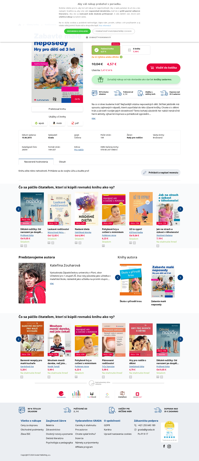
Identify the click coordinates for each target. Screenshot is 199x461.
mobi (59, 123)
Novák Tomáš (54, 366)
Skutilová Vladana (164, 235)
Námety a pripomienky (87, 442)
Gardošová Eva (27, 366)
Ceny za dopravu (29, 425)
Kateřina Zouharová (65, 265)
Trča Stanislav (108, 366)
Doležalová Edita (136, 366)
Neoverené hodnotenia (36, 161)
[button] (99, 37)
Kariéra (107, 429)
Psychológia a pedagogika (59, 442)
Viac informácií (105, 25)
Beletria (50, 425)
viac (94, 118)
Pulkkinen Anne (109, 235)
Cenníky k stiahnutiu (85, 425)
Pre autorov (81, 429)
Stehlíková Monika (83, 232)
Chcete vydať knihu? (85, 433)
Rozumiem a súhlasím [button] (77, 31)
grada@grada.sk (146, 429)
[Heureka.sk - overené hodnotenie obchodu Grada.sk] (169, 432)
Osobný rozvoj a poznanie (59, 433)
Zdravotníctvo (53, 429)
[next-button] (180, 209)
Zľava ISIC (25, 433)
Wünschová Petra (55, 232)
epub (41, 123)
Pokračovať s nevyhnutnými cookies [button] (114, 31)
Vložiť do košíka (166, 67)
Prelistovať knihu (57, 108)
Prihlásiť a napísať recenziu (163, 172)
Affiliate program (84, 446)
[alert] (99, 21)
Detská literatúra (54, 438)
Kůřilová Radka (136, 232)
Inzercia (79, 438)
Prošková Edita (27, 235)
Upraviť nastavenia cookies (118, 433)
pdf (77, 123)
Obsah (62, 161)
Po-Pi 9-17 (143, 433)
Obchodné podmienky (32, 429)
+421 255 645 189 (146, 425)
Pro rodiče (79, 149)
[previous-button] (19, 209)
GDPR (107, 425)
